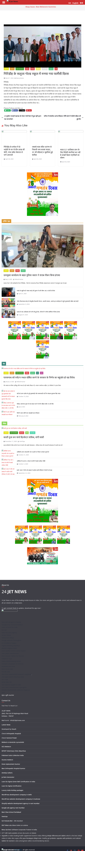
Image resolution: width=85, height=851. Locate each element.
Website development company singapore (16, 690)
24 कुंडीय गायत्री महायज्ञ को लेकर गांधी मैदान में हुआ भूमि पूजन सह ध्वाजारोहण (22, 117)
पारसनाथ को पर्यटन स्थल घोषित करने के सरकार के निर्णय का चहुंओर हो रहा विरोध (39, 377)
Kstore (34, 833)
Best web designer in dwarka (11, 622)
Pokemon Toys (7, 659)
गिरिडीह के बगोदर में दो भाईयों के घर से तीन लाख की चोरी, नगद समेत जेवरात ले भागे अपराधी (14, 150)
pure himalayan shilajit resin (32, 838)
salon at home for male (10, 627)
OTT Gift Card (6, 833)
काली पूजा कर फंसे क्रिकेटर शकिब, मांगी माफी (24, 437)
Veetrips (5, 816)
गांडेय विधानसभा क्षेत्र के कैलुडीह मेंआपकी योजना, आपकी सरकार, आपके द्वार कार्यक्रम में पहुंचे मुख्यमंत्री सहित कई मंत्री (47, 301)
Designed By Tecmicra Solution (12, 625)
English (75, 3)
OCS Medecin (6, 747)
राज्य (41, 373)
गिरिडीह (32, 69)
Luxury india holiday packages (12, 790)
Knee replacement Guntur (11, 764)
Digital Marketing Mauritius (11, 646)
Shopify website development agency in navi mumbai (20, 803)
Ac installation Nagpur (9, 643)
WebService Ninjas (8, 638)
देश (37, 373)
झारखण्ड (51, 69)
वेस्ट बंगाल (33, 432)
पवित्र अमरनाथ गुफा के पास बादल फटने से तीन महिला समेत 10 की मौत (35, 404)
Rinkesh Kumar (19, 279)
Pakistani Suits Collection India (13, 755)
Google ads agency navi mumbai (13, 808)
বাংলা (69, 3)
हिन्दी (81, 3)
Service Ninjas (6, 635)
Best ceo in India (7, 669)
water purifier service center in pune (14, 651)
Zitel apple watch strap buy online (13, 677)
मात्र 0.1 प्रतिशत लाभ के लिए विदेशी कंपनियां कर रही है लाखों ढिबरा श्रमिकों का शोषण (70, 153)
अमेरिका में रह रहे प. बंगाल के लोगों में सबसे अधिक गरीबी (31, 461)
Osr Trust (5, 679)
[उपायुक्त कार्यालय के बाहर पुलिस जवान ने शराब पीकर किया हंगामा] (42, 246)
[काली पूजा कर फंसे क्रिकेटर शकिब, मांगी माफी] (42, 428)
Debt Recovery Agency (9, 633)
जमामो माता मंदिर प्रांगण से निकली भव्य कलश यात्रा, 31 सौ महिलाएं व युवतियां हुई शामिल (42, 150)
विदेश (27, 432)
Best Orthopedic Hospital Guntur (13, 768)
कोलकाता (21, 432)
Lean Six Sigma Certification (11, 786)
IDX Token (5, 825)
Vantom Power (11, 738)
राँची (56, 69)
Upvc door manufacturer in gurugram (14, 687)
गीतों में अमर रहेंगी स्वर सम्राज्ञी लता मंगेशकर (28, 413)
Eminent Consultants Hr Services (12, 664)
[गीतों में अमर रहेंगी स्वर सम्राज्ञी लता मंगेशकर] (8, 414)
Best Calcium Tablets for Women (13, 656)
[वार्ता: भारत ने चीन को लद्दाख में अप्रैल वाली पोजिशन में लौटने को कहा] (8, 472)
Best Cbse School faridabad (11, 812)
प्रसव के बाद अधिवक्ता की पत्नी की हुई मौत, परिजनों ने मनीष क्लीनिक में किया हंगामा (38, 312)
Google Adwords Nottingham (11, 640)
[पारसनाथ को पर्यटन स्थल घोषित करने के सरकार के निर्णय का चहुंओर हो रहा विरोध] (42, 368)
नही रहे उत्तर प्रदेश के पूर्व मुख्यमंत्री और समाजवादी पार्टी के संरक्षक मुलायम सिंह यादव (38, 393)
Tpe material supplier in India (11, 685)
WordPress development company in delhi (17, 795)
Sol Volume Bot (7, 821)
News (12, 69)
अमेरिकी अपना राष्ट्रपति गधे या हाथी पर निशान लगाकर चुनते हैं (33, 452)
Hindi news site (7, 682)
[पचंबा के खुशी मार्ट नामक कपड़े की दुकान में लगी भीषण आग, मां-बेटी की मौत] (8, 292)
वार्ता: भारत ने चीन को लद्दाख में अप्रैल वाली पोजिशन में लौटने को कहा (34, 470)
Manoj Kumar (20, 78)
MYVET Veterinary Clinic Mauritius (14, 751)
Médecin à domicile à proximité (13, 742)
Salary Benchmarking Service (11, 661)
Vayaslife (5, 836)
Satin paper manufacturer (10, 653)
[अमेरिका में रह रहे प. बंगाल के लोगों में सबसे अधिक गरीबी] (8, 462)
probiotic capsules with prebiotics (61, 838)
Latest (6, 69)
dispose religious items (9, 648)
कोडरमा (27, 69)
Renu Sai (5, 830)
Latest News (6, 725)
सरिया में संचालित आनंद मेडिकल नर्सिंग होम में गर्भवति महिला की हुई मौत (62, 117)
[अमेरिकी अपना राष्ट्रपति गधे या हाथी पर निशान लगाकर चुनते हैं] (8, 453)
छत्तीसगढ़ (38, 69)
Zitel (3, 692)
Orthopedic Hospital (13, 734)
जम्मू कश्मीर (45, 69)
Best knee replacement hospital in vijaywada (17, 674)
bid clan (4, 630)
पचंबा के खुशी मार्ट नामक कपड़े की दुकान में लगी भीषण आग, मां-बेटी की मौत (36, 291)
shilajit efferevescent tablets (56, 836)
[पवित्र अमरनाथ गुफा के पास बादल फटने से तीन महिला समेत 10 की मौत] (8, 405)
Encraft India (6, 672)
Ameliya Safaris (7, 773)
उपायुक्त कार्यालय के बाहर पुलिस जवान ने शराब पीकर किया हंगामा (32, 275)
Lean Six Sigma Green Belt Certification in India (18, 782)
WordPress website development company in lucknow (21, 799)
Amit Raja (22, 441)
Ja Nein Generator (8, 777)
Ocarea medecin (7, 760)
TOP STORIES (19, 69)
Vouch (14, 729)
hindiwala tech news (8, 666)
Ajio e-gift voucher (8, 695)
